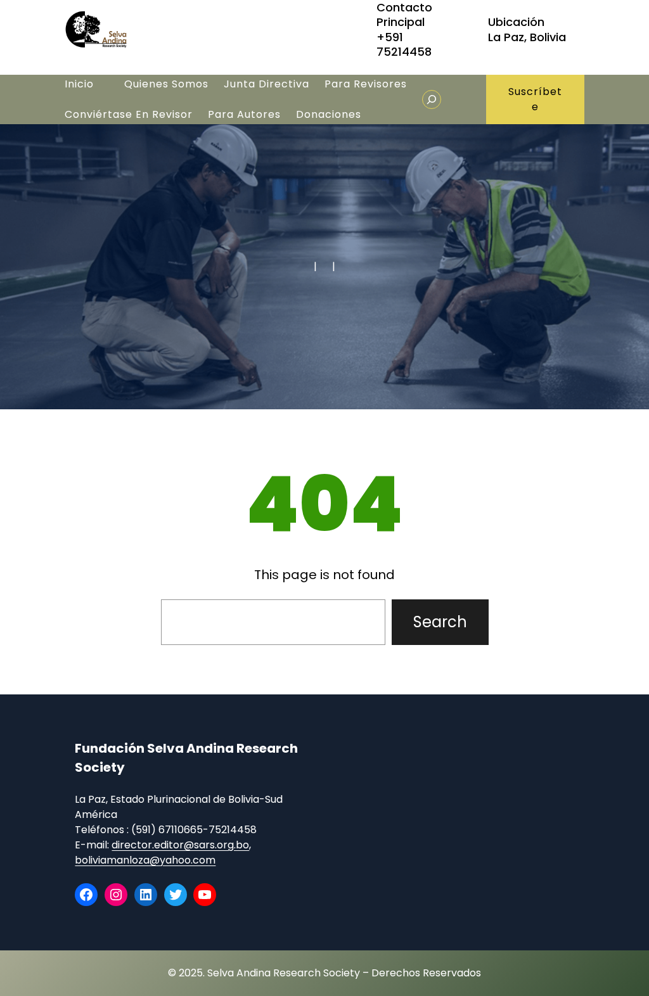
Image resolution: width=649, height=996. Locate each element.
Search (440, 621)
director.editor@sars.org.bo (180, 845)
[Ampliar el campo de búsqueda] (431, 99)
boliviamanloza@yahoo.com (145, 860)
